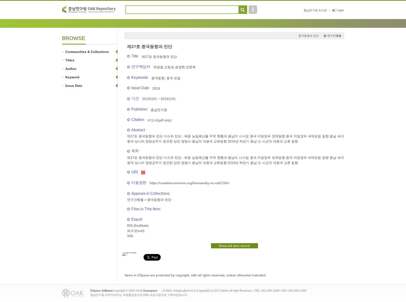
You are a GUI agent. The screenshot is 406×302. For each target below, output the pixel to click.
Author (70, 69)
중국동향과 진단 (308, 35)
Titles (69, 60)
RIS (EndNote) (138, 225)
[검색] (242, 10)
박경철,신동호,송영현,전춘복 (174, 67)
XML (130, 236)
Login (340, 10)
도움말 (253, 9)
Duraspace (150, 290)
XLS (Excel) (135, 231)
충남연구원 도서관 (315, 10)
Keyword (72, 77)
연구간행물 (334, 35)
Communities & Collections (87, 52)
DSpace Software (101, 290)
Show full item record (234, 246)
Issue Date (73, 85)
